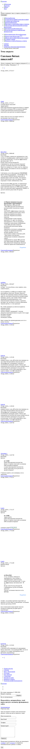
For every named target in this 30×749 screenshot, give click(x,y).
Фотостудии (17, 36)
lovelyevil (3, 643)
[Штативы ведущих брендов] (15, 665)
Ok (2, 747)
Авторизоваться (5, 707)
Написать (3, 738)
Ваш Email (4, 719)
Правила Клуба (8, 668)
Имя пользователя (6, 716)
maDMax (3, 282)
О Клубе (6, 670)
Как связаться (8, 674)
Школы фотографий (22, 38)
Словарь (12, 39)
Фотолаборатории (21, 34)
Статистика (7, 676)
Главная (6, 43)
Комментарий (4, 726)
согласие (12, 743)
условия (3, 743)
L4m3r (2, 508)
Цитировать (9, 119)
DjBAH (3, 355)
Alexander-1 (4, 453)
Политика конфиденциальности (13, 680)
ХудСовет (7, 673)
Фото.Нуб (3, 152)
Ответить (3, 119)
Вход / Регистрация (9, 671)
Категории (3, 15)
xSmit (2, 101)
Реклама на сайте (9, 677)
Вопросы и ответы (21, 41)
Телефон (3, 722)
